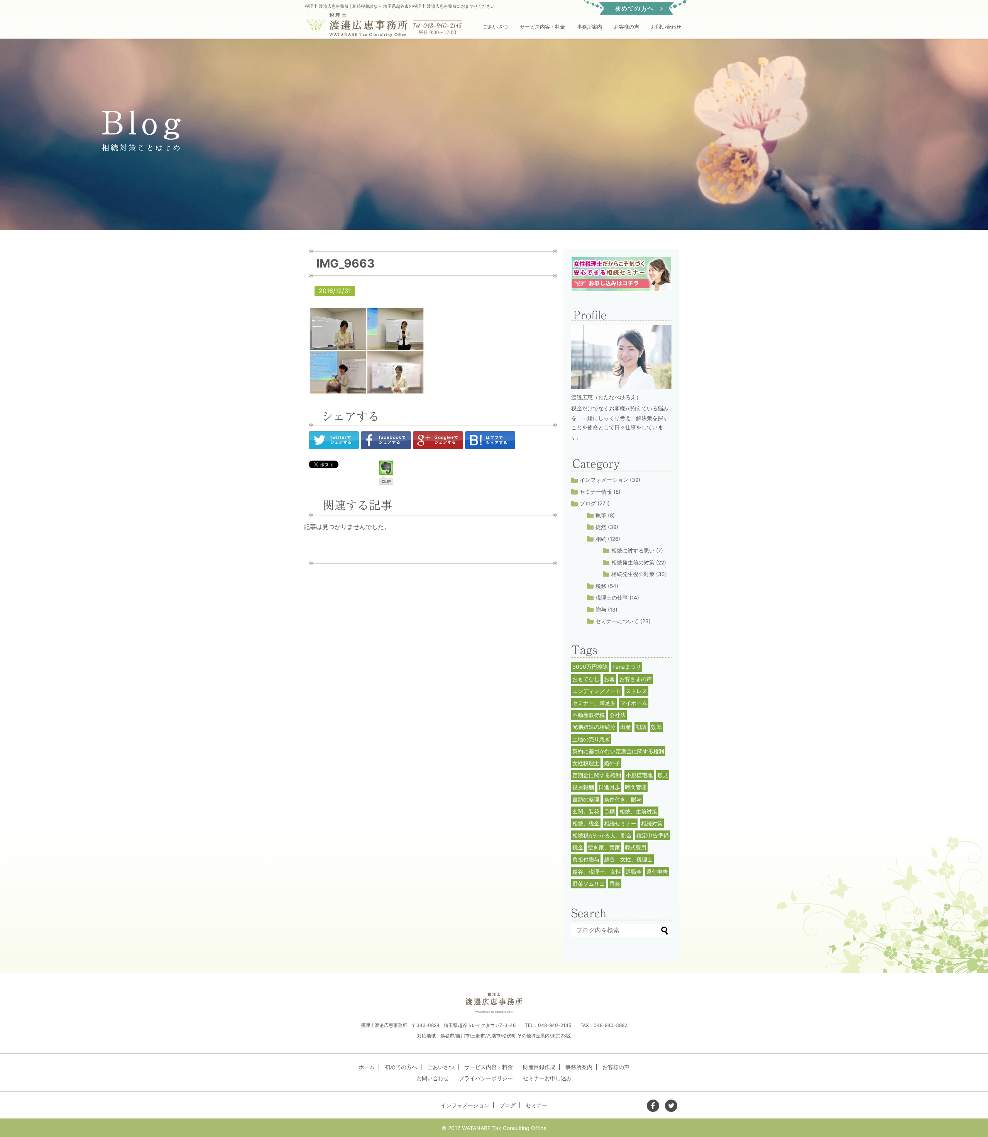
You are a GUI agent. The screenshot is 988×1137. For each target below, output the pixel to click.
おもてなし (585, 679)
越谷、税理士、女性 (596, 871)
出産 (625, 727)
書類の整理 (585, 799)
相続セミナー (620, 823)
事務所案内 (589, 27)
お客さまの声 (635, 679)
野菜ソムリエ (588, 883)
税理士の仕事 (612, 598)
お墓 (609, 679)
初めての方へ (401, 1067)
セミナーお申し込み (547, 1078)
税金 (577, 847)
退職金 (634, 871)
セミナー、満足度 (594, 703)
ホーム (367, 1067)
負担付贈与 (585, 859)
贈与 (601, 610)
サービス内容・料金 (542, 27)
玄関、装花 (585, 811)
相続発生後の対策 (633, 574)
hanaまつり (626, 666)
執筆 (601, 515)
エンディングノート (596, 691)
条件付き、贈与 (623, 799)
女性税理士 (585, 763)
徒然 (601, 527)
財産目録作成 (539, 1067)
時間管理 (635, 787)
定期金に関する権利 (596, 775)
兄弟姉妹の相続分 (594, 727)
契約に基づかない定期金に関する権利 (618, 751)
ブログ (588, 503)
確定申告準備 (652, 835)
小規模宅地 (639, 775)
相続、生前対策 (638, 811)
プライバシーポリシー (486, 1078)
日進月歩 (609, 787)
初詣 (641, 727)
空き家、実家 (604, 847)
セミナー (536, 1105)
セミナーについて (617, 621)
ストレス (636, 691)
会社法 (617, 715)
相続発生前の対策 (633, 562)
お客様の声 (626, 27)
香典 (614, 883)
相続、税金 (585, 823)
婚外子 (612, 763)
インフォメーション (604, 480)
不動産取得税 (588, 715)
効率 (656, 727)
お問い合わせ (666, 27)
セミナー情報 (596, 492)
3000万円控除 (590, 666)
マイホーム (633, 703)
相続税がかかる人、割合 (602, 835)
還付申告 (657, 871)
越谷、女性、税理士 (628, 859)
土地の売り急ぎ (591, 739)
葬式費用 (635, 847)
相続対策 (652, 823)
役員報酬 (583, 787)
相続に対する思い (633, 550)
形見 (662, 775)
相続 (601, 539)
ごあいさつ (495, 27)
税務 (601, 586)
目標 (609, 811)
